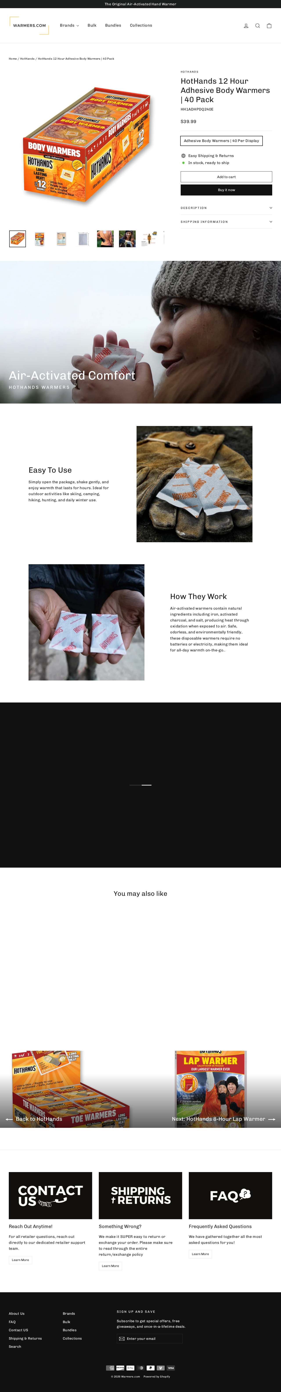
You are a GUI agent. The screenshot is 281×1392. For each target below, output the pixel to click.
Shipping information (204, 221)
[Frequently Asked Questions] (230, 1195)
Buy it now (226, 190)
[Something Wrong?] (140, 1195)
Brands (68, 25)
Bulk (92, 25)
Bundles (113, 25)
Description (194, 208)
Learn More (20, 1260)
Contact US (18, 1330)
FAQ (12, 1322)
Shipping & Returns (25, 1338)
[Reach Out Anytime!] (50, 1195)
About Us (17, 1313)
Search (15, 1346)
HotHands (27, 58)
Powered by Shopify (157, 1376)
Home (13, 58)
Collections (141, 25)
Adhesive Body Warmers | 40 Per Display (221, 140)
